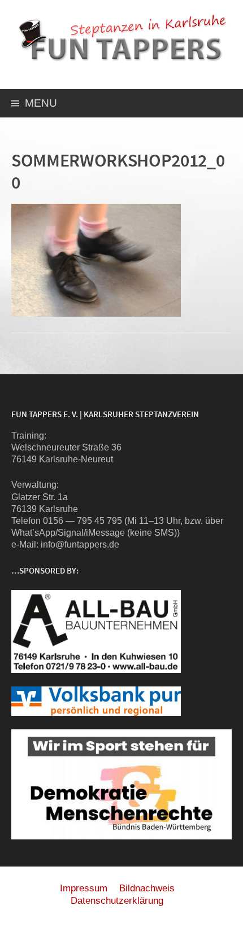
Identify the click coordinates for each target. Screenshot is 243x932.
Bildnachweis (147, 888)
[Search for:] (222, 105)
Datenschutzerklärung (117, 900)
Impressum (83, 888)
